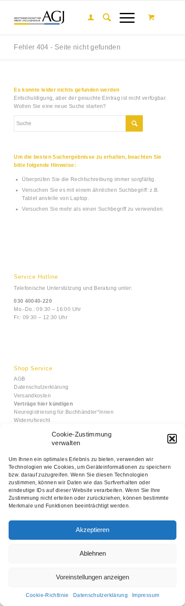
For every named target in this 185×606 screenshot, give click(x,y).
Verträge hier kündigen (43, 404)
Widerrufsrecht (32, 420)
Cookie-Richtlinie (47, 595)
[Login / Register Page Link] (86, 17)
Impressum (145, 595)
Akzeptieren (92, 529)
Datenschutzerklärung (100, 595)
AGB (19, 379)
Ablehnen (93, 553)
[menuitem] (86, 17)
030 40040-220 (33, 301)
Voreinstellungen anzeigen (92, 577)
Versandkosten (32, 396)
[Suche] (102, 17)
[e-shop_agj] (76, 17)
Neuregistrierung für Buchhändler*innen (64, 412)
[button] (172, 438)
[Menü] (123, 17)
